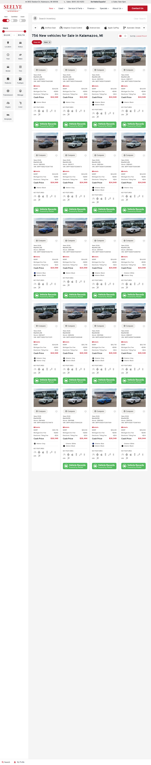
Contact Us (137, 8)
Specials (103, 8)
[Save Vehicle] (56, 70)
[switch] (6, 19)
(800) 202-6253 (78, 2)
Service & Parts (75, 8)
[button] (8, 44)
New (51, 8)
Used (60, 8)
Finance (90, 8)
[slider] (3, 31)
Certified (14, 17)
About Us (117, 8)
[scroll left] (35, 27)
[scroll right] (143, 27)
